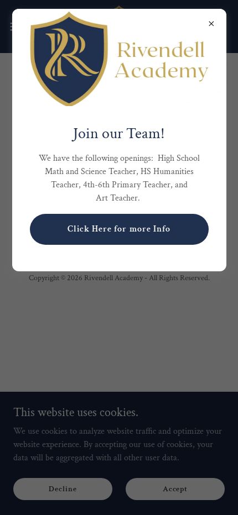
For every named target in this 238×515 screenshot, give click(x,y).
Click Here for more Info (119, 229)
